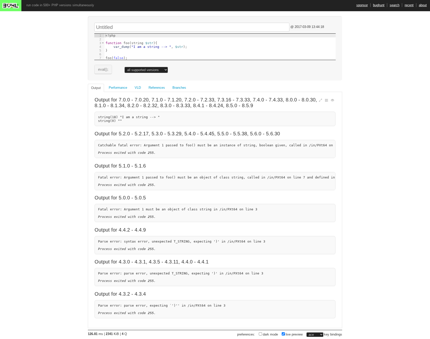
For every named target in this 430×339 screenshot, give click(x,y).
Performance (118, 87)
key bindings (333, 334)
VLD (138, 87)
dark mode (270, 334)
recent (409, 5)
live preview (294, 334)
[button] (103, 43)
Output (96, 88)
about (423, 5)
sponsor (362, 5)
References (157, 87)
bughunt (378, 5)
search (394, 5)
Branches (179, 87)
